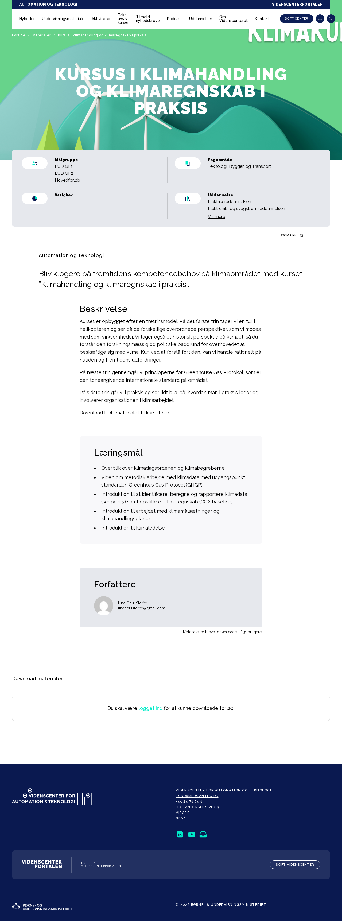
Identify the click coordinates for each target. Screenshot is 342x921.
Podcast (174, 19)
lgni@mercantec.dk (197, 796)
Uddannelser (200, 19)
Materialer (42, 35)
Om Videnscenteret (233, 19)
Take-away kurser (123, 19)
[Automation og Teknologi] (52, 797)
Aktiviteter (101, 19)
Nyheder (27, 19)
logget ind (150, 708)
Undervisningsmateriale (63, 19)
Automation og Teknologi (48, 4)
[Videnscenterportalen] (42, 864)
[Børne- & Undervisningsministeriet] (42, 907)
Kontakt (262, 19)
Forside (18, 35)
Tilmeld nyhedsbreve (148, 19)
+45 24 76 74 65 (190, 801)
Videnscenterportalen (297, 4)
